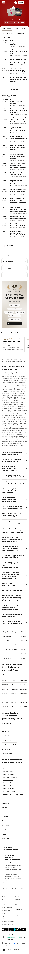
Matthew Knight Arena (8, 727)
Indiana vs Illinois (8, 771)
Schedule (23, 28)
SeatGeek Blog (6, 910)
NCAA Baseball (6, 658)
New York (13, 702)
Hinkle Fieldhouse (6, 731)
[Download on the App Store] (7, 929)
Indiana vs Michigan (9, 766)
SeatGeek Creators (7, 924)
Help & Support (6, 916)
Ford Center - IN (6, 740)
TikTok (16, 905)
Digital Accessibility (7, 907)
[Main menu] (26, 3)
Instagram (18, 902)
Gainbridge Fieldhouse (8, 736)
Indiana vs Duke (8, 780)
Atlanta (4, 834)
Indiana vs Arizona (8, 774)
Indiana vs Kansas (8, 785)
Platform (17, 913)
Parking (16, 28)
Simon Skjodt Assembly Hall (9, 744)
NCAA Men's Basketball (9, 645)
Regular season (6, 28)
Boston (4, 812)
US (11, 37)
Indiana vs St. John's (9, 791)
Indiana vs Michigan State (11, 782)
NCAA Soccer (6, 654)
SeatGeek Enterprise (8, 921)
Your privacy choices (21, 943)
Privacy (8, 946)
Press (3, 913)
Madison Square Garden (9, 749)
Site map (14, 946)
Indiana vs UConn (8, 769)
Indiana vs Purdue (8, 788)
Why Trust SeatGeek (8, 905)
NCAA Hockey (6, 640)
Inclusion (4, 902)
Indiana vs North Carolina (10, 777)
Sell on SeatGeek (7, 918)
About (3, 896)
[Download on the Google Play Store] (19, 929)
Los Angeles (5, 816)
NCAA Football (6, 636)
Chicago (4, 821)
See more (20, 349)
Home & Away (20, 33)
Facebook (17, 899)
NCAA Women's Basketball (10, 649)
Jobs (3, 899)
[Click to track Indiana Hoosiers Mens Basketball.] (13, 7)
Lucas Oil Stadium (7, 753)
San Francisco (6, 825)
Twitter (17, 896)
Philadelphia (5, 838)
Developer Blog (19, 916)
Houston (4, 829)
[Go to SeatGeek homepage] (4, 2)
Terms (3, 946)
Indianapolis (14, 685)
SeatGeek (4, 887)
